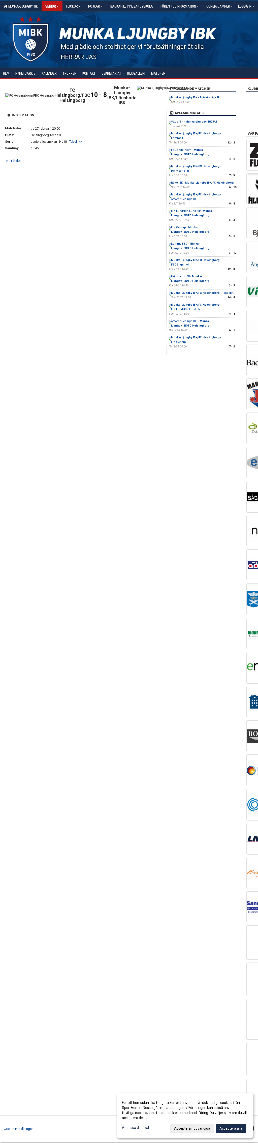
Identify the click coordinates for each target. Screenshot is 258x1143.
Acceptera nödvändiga (192, 1128)
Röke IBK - (202, 182)
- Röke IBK (202, 293)
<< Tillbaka (13, 161)
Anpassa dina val (135, 1128)
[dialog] (185, 1115)
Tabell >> (75, 141)
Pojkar (94, 6)
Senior (50, 6)
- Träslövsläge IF (195, 97)
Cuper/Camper (218, 6)
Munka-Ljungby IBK (22, 6)
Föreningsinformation (178, 6)
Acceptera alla (230, 1128)
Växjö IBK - (194, 121)
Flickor (72, 6)
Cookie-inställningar (18, 1129)
